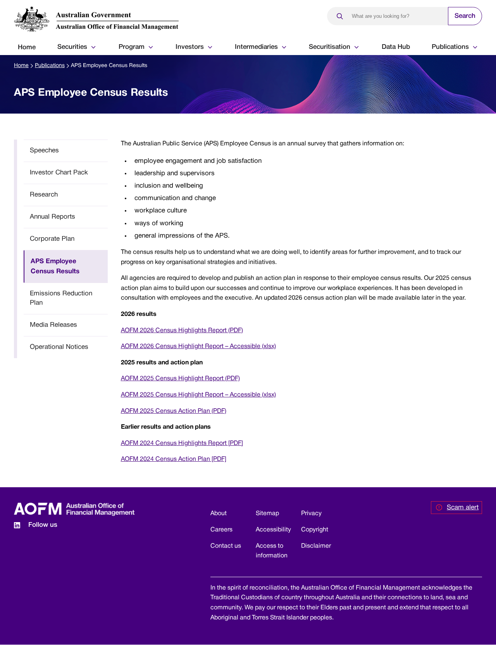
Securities (72, 47)
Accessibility (273, 530)
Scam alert (463, 507)
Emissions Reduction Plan (61, 298)
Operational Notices (59, 347)
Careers (221, 530)
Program (132, 47)
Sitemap (267, 513)
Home (27, 47)
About (218, 513)
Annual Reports (52, 217)
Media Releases (53, 325)
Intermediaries (256, 47)
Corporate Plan (52, 239)
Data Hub (396, 47)
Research (44, 195)
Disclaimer (316, 546)
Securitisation (329, 47)
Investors (190, 47)
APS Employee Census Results (55, 266)
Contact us (225, 546)
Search (465, 16)
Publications (450, 47)
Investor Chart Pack (59, 173)
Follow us (42, 525)
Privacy (311, 513)
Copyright (314, 530)
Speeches (44, 150)
